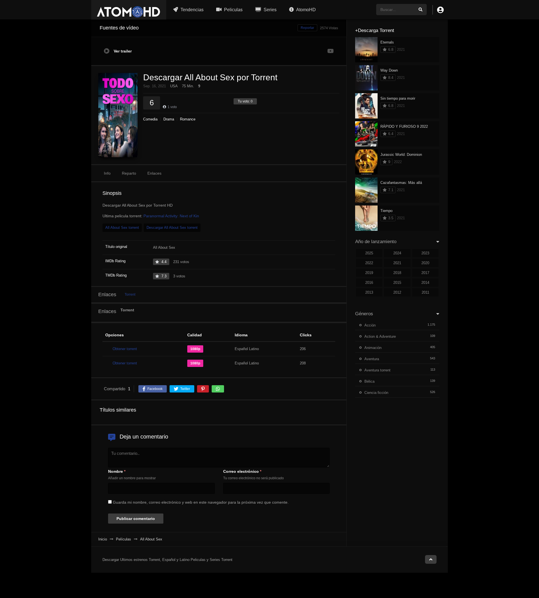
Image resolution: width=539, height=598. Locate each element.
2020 (425, 263)
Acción (370, 325)
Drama (168, 119)
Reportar (307, 28)
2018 (397, 273)
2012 (397, 292)
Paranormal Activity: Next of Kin (171, 216)
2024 (397, 253)
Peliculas (233, 9)
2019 (369, 273)
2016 (369, 282)
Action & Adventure (380, 336)
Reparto (129, 173)
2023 (425, 253)
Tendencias (191, 9)
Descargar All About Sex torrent (172, 227)
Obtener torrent (125, 349)
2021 (397, 263)
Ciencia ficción (376, 393)
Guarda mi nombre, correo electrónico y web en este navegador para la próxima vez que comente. (201, 502)
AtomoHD (305, 9)
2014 (425, 282)
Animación (373, 348)
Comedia (150, 119)
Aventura (371, 359)
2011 (425, 292)
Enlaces (154, 173)
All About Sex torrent (122, 227)
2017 (425, 273)
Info (107, 173)
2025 (369, 253)
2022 (369, 263)
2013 (369, 292)
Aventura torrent (377, 370)
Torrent (130, 294)
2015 (397, 282)
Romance (187, 119)
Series (269, 9)
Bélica (369, 381)
